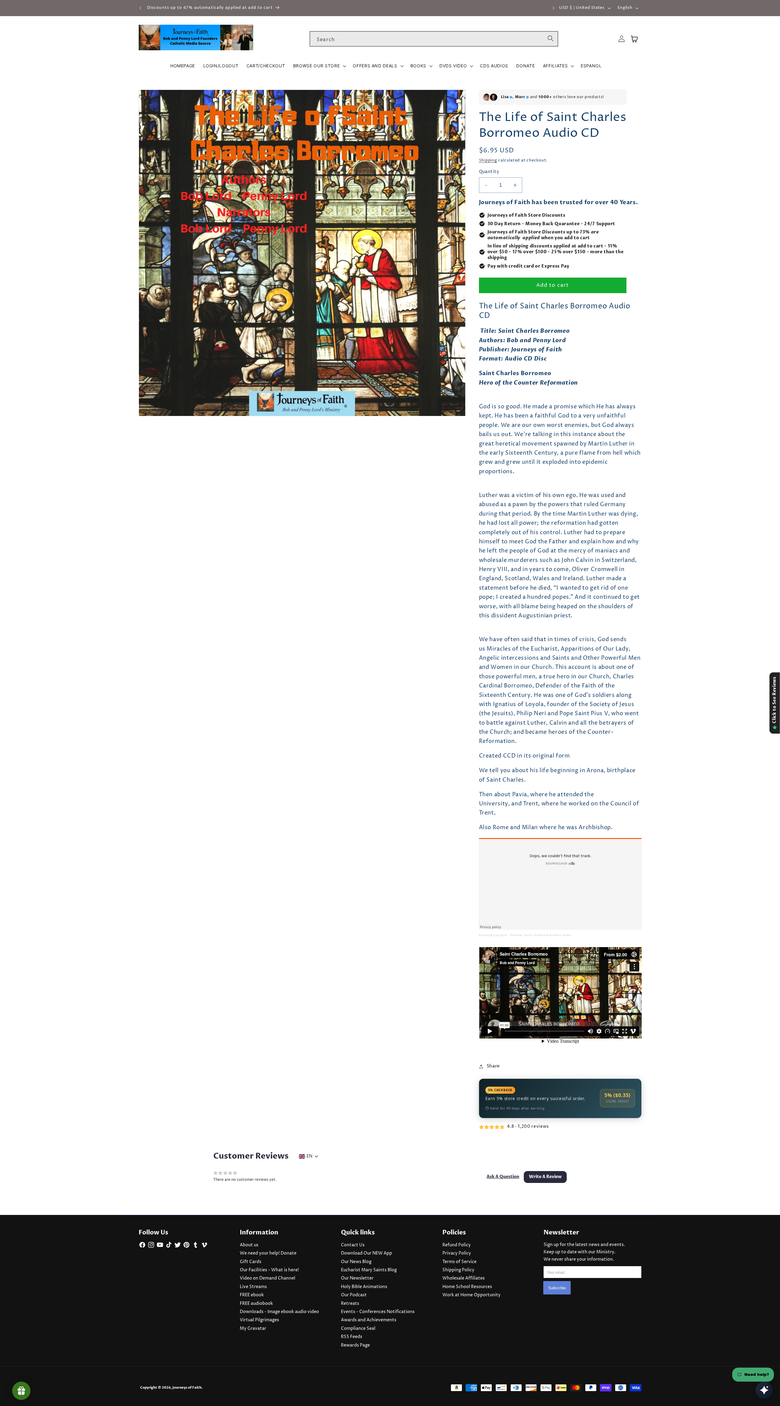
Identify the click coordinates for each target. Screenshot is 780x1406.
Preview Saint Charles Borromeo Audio (541, 935)
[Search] (550, 38)
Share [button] (493, 1066)
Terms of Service (459, 1262)
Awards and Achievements (368, 1320)
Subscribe (557, 1287)
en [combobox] (309, 1156)
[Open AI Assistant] (764, 1390)
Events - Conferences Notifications (378, 1312)
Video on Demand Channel (267, 1278)
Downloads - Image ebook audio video (279, 1312)
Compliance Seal (358, 1328)
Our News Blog (356, 1262)
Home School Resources (467, 1287)
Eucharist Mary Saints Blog (369, 1270)
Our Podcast (354, 1295)
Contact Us (353, 1245)
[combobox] (434, 39)
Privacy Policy (456, 1253)
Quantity (489, 172)
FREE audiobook (256, 1303)
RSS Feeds (351, 1337)
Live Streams (253, 1287)
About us (249, 1245)
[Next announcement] (553, 8)
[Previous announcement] (140, 8)
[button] (319, 66)
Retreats (350, 1303)
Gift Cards (250, 1262)
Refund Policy (456, 1245)
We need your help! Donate (268, 1253)
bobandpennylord (493, 935)
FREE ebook (252, 1295)
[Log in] (621, 39)
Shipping (488, 160)
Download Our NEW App (366, 1253)
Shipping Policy (458, 1270)
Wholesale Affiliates (463, 1278)
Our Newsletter (357, 1278)
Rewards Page (355, 1345)
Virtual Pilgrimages (259, 1320)
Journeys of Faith (186, 1387)
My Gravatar (253, 1328)
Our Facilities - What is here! (269, 1270)
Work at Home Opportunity (471, 1295)
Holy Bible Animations (364, 1287)
